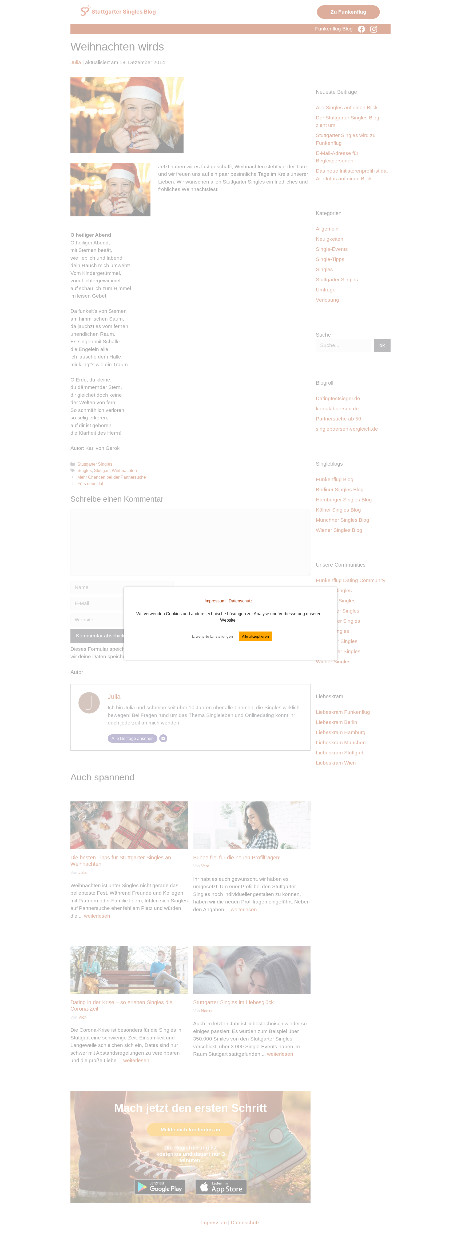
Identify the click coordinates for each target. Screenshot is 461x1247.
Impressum (215, 601)
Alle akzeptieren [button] (255, 636)
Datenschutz (240, 601)
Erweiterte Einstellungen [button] (212, 636)
